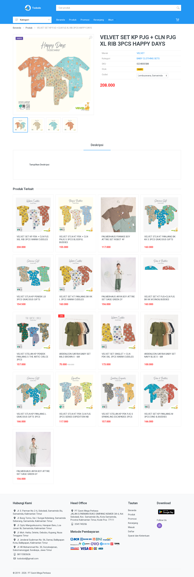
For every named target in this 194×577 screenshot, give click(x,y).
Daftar (131, 531)
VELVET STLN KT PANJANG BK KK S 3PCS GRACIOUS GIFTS (160, 238)
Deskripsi (97, 145)
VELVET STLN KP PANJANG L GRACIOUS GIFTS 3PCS (31, 415)
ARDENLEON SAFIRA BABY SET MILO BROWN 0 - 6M (75, 355)
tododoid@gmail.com (27, 558)
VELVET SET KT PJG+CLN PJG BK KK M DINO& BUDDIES (159, 298)
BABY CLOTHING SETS (148, 58)
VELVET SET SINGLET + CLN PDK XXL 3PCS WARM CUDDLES (118, 355)
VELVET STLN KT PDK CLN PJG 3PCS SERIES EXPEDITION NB (75, 415)
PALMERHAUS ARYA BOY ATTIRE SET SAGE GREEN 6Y (33, 472)
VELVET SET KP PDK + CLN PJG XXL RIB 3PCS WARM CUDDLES (32, 238)
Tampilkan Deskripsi (39, 164)
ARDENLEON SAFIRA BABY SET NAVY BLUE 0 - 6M (160, 355)
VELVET (141, 53)
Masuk (131, 527)
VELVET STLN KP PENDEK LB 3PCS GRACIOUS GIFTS (31, 298)
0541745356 (81, 524)
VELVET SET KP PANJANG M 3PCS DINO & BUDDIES (158, 415)
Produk (29, 28)
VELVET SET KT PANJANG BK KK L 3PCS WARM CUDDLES (75, 298)
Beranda (17, 28)
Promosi (132, 518)
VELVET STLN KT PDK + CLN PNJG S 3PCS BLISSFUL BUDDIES (73, 239)
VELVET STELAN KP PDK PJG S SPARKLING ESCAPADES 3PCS (117, 415)
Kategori (24, 19)
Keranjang (133, 523)
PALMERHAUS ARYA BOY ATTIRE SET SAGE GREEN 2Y (118, 298)
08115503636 (23, 554)
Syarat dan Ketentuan (138, 535)
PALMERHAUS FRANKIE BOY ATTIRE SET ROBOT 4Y (116, 238)
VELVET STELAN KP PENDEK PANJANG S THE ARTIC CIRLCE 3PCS (32, 357)
